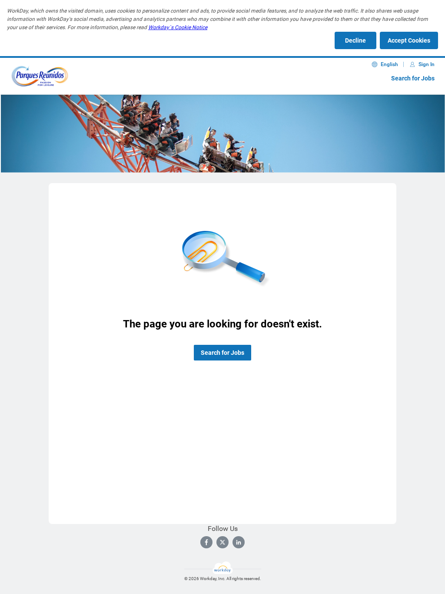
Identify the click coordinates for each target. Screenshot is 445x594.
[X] (222, 542)
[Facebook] (206, 542)
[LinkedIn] (238, 542)
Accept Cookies (409, 40)
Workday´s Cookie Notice (177, 27)
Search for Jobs (413, 78)
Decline (355, 40)
